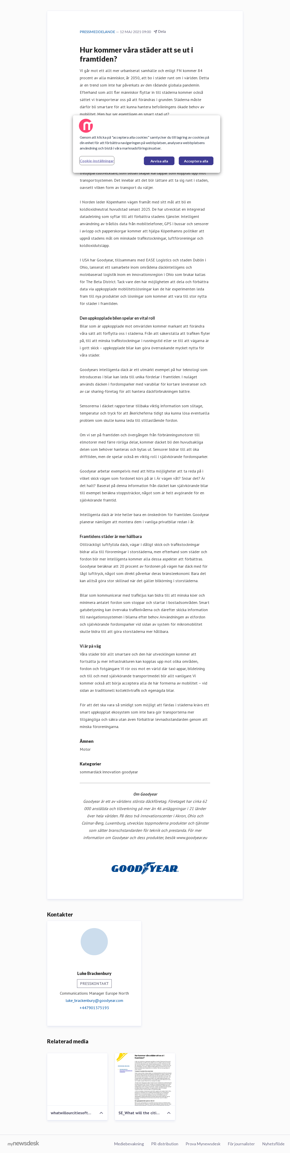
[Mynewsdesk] (23, 1144)
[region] (146, 144)
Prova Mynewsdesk (203, 1143)
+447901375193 (94, 1007)
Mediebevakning (129, 1143)
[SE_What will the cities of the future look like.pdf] (145, 1079)
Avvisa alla (159, 161)
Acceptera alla (196, 161)
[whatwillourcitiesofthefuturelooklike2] (77, 1079)
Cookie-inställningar (97, 161)
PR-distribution (164, 1143)
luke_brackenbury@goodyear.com (94, 1000)
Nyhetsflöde (273, 1143)
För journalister (241, 1143)
